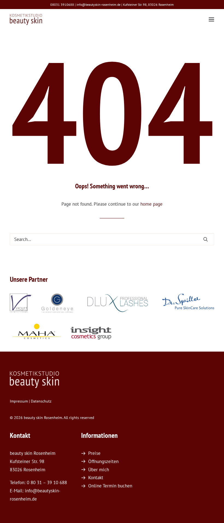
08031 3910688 (62, 4)
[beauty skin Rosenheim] (26, 19)
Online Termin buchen (110, 486)
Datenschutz (41, 401)
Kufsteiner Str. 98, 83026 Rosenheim (148, 4)
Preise (94, 453)
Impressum (19, 401)
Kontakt (95, 478)
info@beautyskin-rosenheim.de (98, 4)
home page (151, 204)
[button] (211, 19)
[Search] (112, 239)
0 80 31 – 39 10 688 (47, 482)
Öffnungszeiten (103, 461)
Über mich (98, 470)
